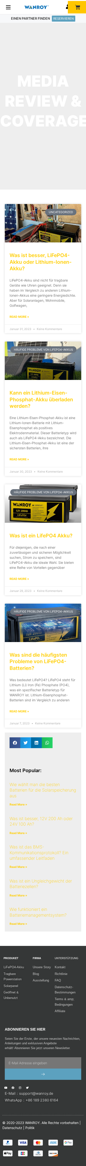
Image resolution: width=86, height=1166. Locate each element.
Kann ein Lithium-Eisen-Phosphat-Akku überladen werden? (41, 399)
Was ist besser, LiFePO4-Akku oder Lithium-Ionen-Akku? (41, 261)
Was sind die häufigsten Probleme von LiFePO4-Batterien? (38, 661)
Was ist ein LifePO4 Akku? (41, 536)
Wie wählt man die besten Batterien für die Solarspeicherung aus (43, 790)
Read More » (19, 317)
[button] (15, 742)
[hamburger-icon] (8, 7)
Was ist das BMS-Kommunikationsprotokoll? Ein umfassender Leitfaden (39, 852)
